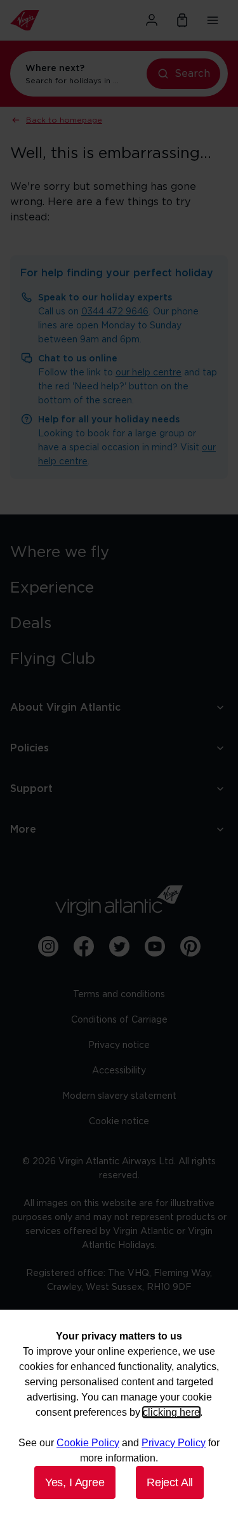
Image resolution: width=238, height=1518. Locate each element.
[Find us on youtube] (155, 946)
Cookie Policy (87, 1442)
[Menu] (212, 20)
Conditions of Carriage (119, 1020)
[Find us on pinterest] (190, 946)
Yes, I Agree (75, 1482)
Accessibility (119, 1070)
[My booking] (182, 20)
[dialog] (119, 1414)
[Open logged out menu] (151, 20)
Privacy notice (119, 1045)
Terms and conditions (119, 994)
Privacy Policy (174, 1442)
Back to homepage (64, 120)
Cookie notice (119, 1121)
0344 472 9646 (115, 311)
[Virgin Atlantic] (43, 20)
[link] (119, 552)
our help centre (149, 372)
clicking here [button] (171, 1412)
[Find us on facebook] (84, 946)
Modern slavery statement (119, 1096)
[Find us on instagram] (48, 946)
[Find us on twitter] (119, 946)
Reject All (170, 1482)
